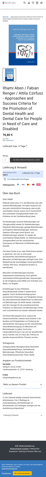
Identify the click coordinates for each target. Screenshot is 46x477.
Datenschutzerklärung (9, 468)
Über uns (37, 451)
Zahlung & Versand (10, 415)
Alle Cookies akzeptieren (22, 473)
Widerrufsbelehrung (26, 446)
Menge (5, 156)
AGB (16, 446)
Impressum (13, 451)
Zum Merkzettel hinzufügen (18, 179)
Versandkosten (9, 140)
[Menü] (41, 3)
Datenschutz (34, 449)
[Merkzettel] (33, 3)
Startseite (5, 17)
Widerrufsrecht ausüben (19, 449)
